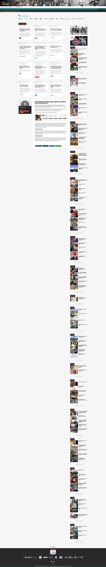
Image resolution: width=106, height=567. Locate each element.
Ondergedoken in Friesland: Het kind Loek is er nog (56, 47)
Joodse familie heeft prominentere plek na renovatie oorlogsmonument (40, 67)
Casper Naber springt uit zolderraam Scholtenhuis (23, 86)
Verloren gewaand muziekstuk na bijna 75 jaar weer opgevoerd (56, 30)
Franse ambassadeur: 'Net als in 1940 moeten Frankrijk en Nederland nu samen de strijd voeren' (40, 48)
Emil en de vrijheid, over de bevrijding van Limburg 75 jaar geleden (24, 67)
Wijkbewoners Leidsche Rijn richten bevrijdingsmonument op (40, 30)
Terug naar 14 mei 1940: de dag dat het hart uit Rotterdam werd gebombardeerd (25, 47)
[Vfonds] (78, 41)
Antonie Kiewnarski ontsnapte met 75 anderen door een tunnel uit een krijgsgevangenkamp (56, 67)
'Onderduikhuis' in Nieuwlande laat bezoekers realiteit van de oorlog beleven (24, 30)
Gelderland (22, 112)
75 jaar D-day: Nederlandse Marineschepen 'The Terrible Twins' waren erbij (40, 86)
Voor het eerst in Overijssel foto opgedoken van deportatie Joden (56, 86)
